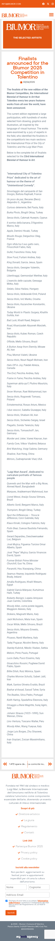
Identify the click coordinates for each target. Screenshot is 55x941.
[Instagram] (52, 4)
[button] (51, 14)
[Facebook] (43, 4)
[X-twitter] (48, 4)
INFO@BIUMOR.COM (11, 4)
